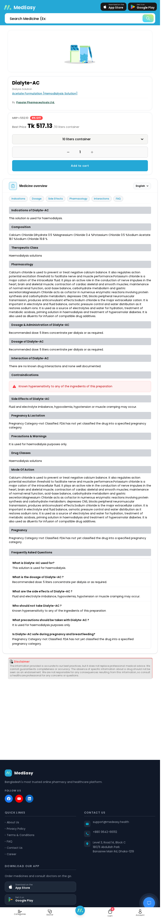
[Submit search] (148, 18)
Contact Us (14, 848)
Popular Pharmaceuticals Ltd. (35, 102)
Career (11, 854)
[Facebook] (9, 799)
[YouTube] (19, 799)
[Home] (80, 910)
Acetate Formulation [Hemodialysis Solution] (45, 93)
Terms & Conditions (20, 835)
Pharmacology (78, 198)
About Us (13, 822)
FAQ (118, 198)
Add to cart (80, 165)
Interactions (101, 198)
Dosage (37, 198)
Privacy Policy (16, 829)
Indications (18, 198)
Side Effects (55, 198)
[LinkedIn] (29, 799)
